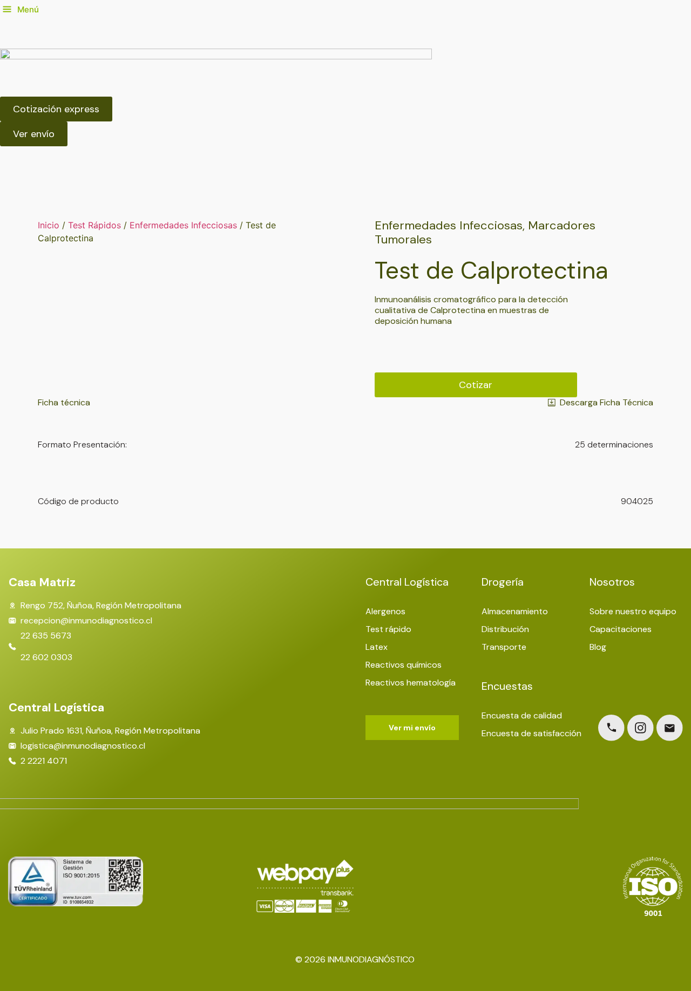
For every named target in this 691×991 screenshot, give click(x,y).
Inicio (48, 225)
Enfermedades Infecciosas (183, 225)
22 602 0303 (46, 657)
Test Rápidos (94, 225)
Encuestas (507, 686)
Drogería (503, 582)
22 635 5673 (46, 635)
